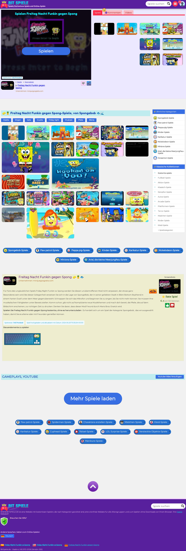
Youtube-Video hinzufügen (170, 377)
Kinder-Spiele (164, 132)
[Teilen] (89, 83)
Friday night (54, 120)
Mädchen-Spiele (165, 216)
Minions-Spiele (164, 146)
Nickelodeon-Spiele (166, 142)
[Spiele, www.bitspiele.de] (15, 4)
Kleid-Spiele (163, 225)
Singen (18, 120)
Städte (6, 120)
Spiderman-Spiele (61, 422)
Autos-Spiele (163, 197)
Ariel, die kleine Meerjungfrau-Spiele (171, 152)
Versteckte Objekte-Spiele (153, 431)
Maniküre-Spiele (94, 441)
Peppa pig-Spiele (165, 127)
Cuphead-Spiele (58, 431)
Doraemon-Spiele (165, 158)
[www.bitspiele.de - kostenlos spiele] (15, 507)
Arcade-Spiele (164, 202)
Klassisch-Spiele (164, 187)
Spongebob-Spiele (166, 118)
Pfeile (80, 120)
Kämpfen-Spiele (165, 192)
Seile (29, 120)
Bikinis (91, 120)
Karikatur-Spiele (165, 137)
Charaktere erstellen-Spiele (97, 422)
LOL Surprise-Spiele (116, 431)
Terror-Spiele (163, 211)
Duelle (40, 120)
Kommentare (113, 13)
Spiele (98, 13)
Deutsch (9, 536)
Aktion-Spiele (163, 183)
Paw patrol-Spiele (165, 123)
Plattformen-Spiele (166, 206)
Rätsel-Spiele (86, 431)
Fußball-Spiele (164, 178)
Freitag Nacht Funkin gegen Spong (84, 545)
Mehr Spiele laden (93, 398)
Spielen (46, 51)
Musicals (68, 120)
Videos (128, 13)
